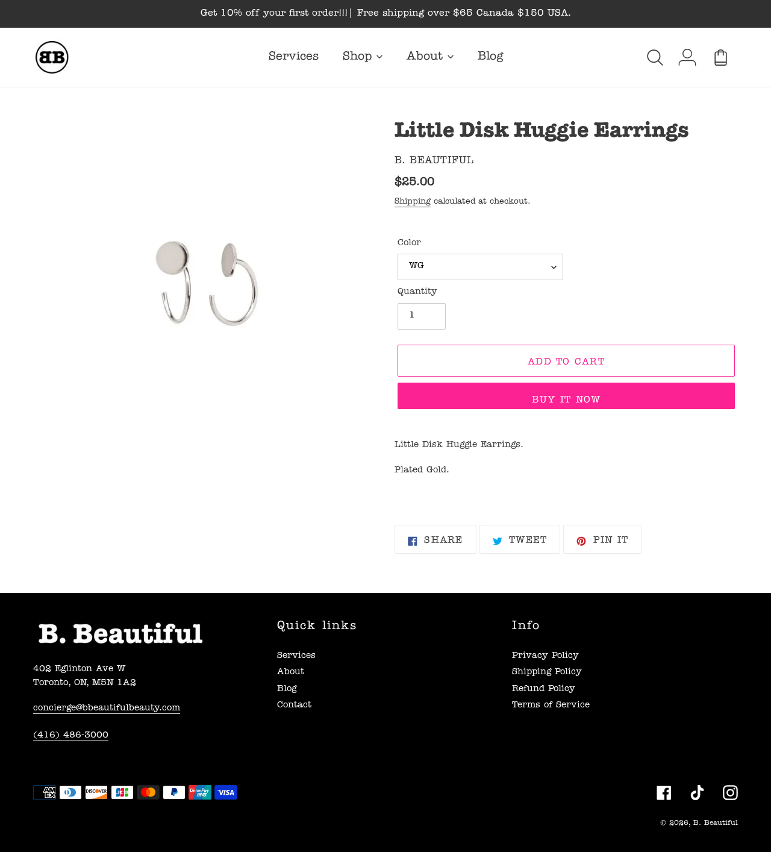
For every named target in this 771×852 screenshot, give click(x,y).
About (290, 672)
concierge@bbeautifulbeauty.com (106, 708)
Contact (294, 705)
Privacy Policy (545, 656)
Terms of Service (551, 705)
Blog (286, 689)
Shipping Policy (547, 672)
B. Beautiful (715, 823)
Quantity (417, 292)
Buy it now (566, 401)
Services (296, 656)
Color (409, 243)
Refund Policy (543, 689)
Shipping (413, 202)
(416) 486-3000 (70, 736)
